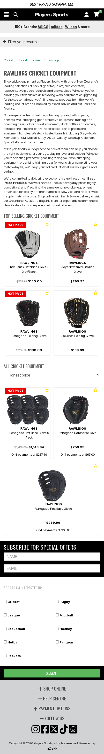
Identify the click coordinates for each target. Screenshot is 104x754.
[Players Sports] (52, 15)
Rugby (64, 602)
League (13, 615)
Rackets (14, 656)
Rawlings (53, 60)
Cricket (8, 60)
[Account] (86, 14)
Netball (13, 642)
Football (66, 615)
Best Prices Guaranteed (52, 4)
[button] (6, 14)
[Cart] (96, 14)
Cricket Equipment (30, 60)
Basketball (16, 629)
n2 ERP (52, 748)
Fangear (66, 642)
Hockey (65, 629)
